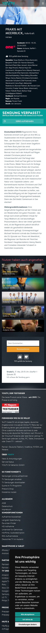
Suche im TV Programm (12, 485)
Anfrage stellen (8, 629)
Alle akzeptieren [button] (27, 614)
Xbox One (6, 588)
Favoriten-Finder (9, 523)
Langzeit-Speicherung (11, 520)
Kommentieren (23, 349)
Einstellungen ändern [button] (28, 624)
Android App (7, 553)
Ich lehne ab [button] (28, 619)
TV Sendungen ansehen (12, 479)
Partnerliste (7, 564)
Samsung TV (7, 594)
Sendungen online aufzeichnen (15, 476)
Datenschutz (7, 506)
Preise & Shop (8, 489)
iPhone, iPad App (9, 550)
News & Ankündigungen (12, 458)
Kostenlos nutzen (9, 492)
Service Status (8, 462)
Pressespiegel (7, 614)
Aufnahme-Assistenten (11, 516)
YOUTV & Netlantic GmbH (13, 465)
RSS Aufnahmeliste (10, 536)
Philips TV (6, 600)
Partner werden (8, 567)
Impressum (6, 509)
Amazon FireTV (8, 575)
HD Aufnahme (8, 526)
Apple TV (5, 581)
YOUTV (8, 3)
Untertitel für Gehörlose (12, 529)
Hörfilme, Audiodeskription (13, 532)
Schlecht (26, 357)
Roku (4, 584)
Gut (19, 357)
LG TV (4, 597)
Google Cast (7, 591)
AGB (4, 503)
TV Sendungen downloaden (13, 482)
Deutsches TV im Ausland (12, 539)
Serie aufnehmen (24, 121)
